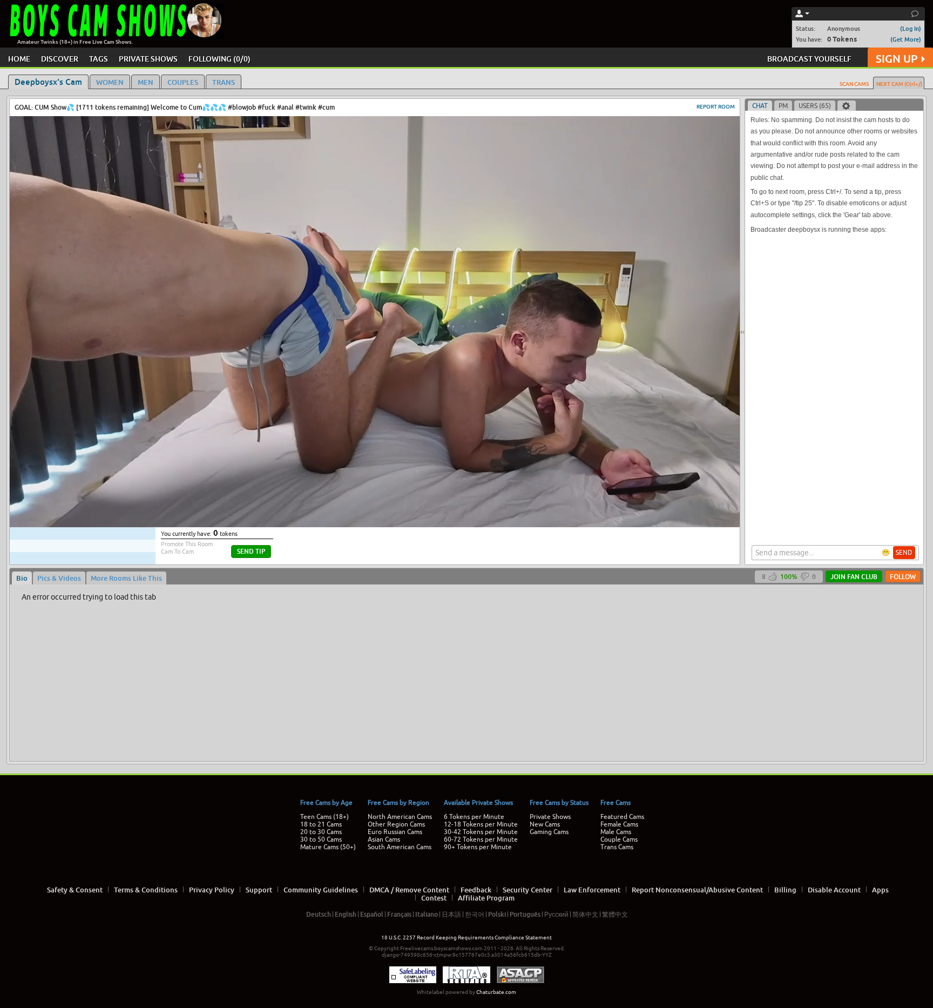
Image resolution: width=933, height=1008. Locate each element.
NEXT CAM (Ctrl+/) (899, 83)
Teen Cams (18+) (324, 817)
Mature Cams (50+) (328, 847)
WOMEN (110, 82)
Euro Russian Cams (395, 832)
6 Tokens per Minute (474, 817)
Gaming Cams (549, 832)
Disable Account (834, 889)
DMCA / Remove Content (409, 889)
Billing (785, 889)
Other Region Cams (396, 824)
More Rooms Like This (126, 578)
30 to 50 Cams (321, 839)
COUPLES (182, 82)
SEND (904, 552)
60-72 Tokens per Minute (481, 839)
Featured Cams (622, 817)
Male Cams (615, 832)
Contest (434, 897)
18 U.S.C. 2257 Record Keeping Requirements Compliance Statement (466, 937)
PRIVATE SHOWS (148, 58)
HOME (19, 58)
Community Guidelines (320, 889)
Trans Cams (616, 847)
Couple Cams (619, 839)
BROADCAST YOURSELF (809, 58)
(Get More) (905, 39)
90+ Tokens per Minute (478, 847)
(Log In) (910, 28)
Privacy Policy (211, 889)
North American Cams (400, 817)
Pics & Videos (59, 578)
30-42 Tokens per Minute (481, 832)
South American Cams (399, 847)
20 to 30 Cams (321, 832)
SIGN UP (896, 58)
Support (259, 889)
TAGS (98, 58)
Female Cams (619, 824)
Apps (880, 889)
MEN (145, 82)
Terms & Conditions (146, 889)
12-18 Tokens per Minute (481, 824)
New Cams (545, 824)
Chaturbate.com (496, 992)
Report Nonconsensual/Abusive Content (697, 889)
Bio (22, 578)
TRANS (223, 82)
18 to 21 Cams (321, 824)
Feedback (476, 889)
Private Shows (550, 817)
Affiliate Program (486, 897)
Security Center (527, 889)
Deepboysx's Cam (48, 81)
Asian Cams (384, 839)
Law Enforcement (592, 889)
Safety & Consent (75, 889)
